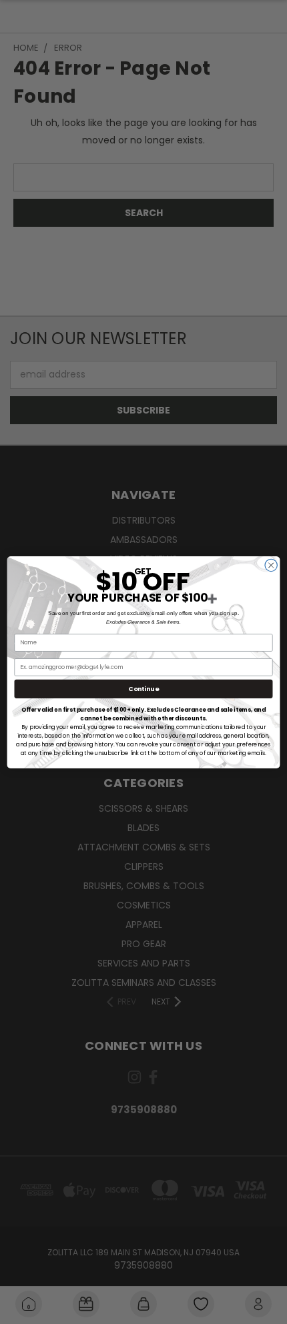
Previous (20, 1277)
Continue (143, 688)
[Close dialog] (271, 565)
